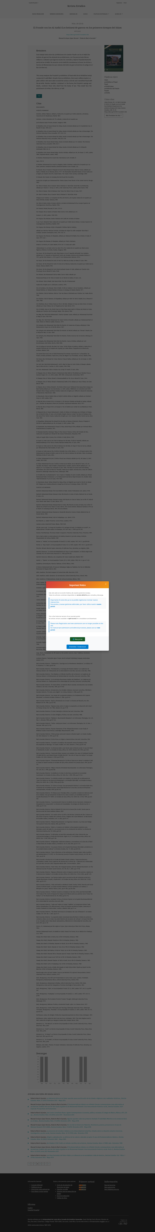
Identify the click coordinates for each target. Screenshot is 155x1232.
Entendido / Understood (77, 647)
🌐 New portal (77, 639)
